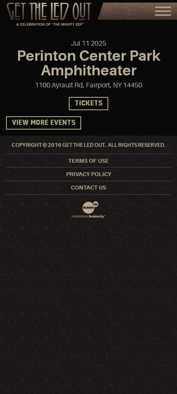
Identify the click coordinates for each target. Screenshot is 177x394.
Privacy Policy (88, 174)
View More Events (43, 123)
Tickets (88, 103)
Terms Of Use (88, 161)
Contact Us (88, 187)
